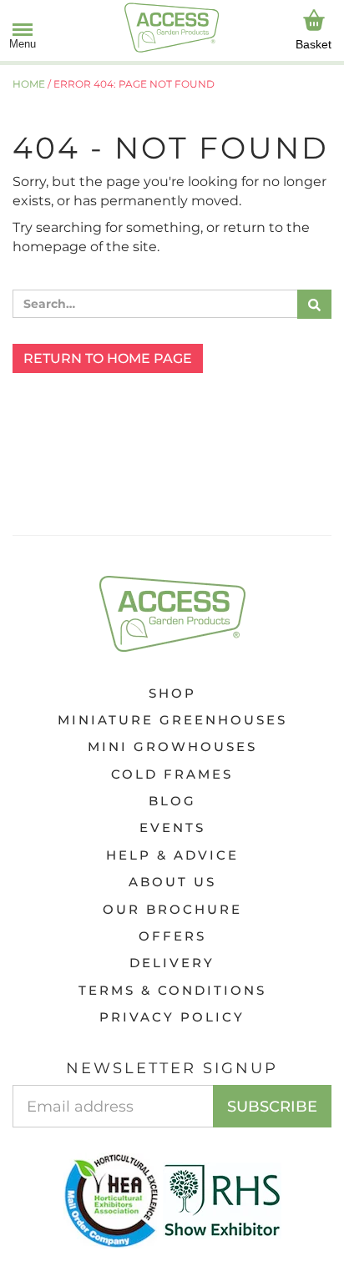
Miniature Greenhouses (172, 720)
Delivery (172, 963)
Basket (313, 44)
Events (172, 827)
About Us (172, 882)
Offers (172, 936)
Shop (172, 693)
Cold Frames (172, 774)
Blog (172, 801)
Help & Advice (172, 855)
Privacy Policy (172, 1017)
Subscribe (272, 1106)
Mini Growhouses (172, 746)
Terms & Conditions (172, 990)
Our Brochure (172, 909)
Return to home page (107, 358)
